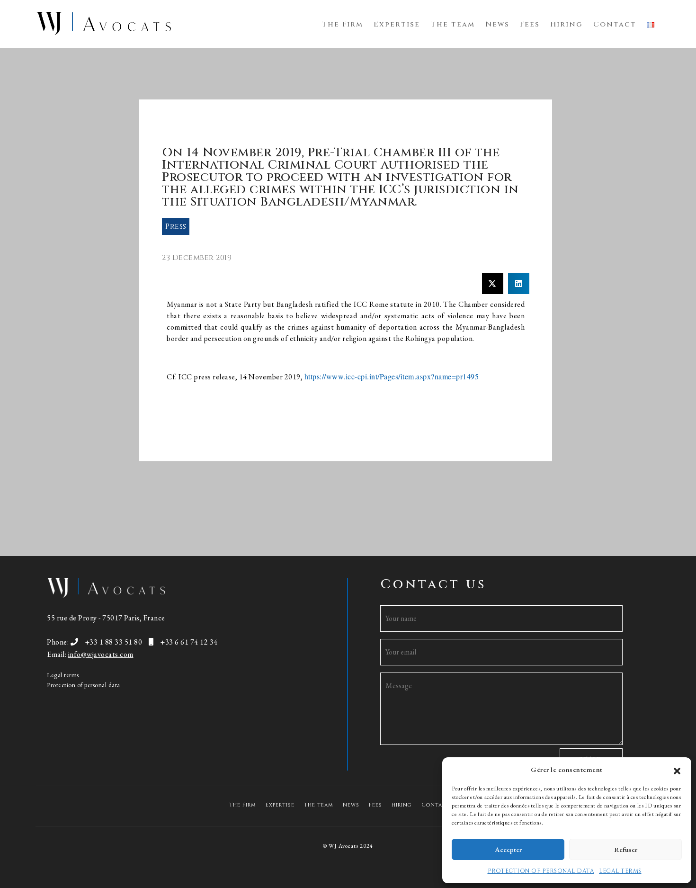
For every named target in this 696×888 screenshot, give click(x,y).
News (497, 24)
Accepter (508, 849)
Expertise (397, 24)
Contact (614, 24)
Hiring (566, 24)
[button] (677, 769)
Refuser (625, 849)
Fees (530, 24)
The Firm (342, 24)
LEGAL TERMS (620, 871)
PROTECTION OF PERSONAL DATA (541, 871)
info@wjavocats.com (101, 654)
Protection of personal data (83, 685)
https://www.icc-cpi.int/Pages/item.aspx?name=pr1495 (391, 376)
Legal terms (63, 675)
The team (452, 24)
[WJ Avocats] (103, 22)
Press (176, 226)
